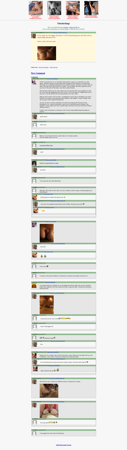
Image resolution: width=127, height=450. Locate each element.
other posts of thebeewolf (52, 78)
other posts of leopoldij (51, 160)
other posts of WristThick (53, 352)
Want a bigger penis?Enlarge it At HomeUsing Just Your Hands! (54, 17)
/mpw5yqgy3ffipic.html (46, 145)
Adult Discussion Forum (63, 445)
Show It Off (73, 27)
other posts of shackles (51, 221)
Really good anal (54, 67)
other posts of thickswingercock (60, 32)
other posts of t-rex (48, 194)
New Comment (38, 73)
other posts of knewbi (50, 282)
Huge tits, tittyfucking (44, 67)
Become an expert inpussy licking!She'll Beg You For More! (36, 17)
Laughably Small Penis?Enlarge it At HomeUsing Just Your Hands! (73, 17)
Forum (66, 27)
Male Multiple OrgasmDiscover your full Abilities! (91, 16)
